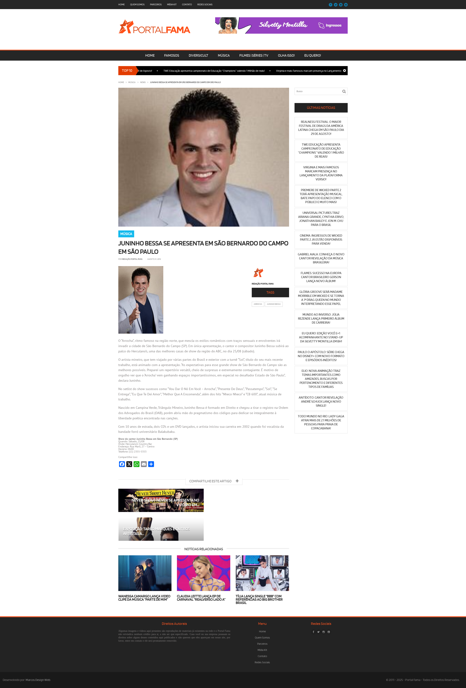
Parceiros (156, 4)
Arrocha (258, 304)
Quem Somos (137, 4)
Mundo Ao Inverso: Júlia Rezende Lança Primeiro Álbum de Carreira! (321, 318)
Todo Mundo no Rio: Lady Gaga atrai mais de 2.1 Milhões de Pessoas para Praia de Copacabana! (321, 422)
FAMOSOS (171, 56)
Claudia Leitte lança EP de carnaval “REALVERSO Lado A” (201, 598)
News (143, 82)
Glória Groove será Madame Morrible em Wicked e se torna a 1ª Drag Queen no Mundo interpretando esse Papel (321, 298)
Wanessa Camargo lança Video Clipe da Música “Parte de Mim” (144, 598)
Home (121, 4)
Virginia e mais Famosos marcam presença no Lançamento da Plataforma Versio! (300, 70)
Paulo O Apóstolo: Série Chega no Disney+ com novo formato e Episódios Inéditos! (321, 356)
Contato (187, 4)
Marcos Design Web (38, 680)
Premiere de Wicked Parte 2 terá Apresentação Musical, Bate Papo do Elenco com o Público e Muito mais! (321, 196)
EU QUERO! (312, 56)
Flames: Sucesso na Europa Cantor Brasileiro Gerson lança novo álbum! (321, 277)
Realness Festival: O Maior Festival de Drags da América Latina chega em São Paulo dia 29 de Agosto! (321, 128)
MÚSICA (224, 56)
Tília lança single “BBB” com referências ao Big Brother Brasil (259, 599)
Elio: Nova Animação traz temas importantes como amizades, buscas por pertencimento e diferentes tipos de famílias (321, 379)
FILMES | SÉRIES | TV (253, 56)
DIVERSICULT (198, 56)
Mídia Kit (172, 4)
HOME (150, 56)
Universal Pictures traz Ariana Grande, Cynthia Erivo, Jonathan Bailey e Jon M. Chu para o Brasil (321, 219)
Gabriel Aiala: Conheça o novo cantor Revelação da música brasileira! (321, 258)
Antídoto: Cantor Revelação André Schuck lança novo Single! (321, 401)
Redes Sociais (204, 4)
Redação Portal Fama (132, 259)
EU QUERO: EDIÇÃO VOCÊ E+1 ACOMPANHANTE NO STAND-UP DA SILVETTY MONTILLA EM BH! (321, 337)
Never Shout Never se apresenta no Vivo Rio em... (165, 502)
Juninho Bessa (274, 304)
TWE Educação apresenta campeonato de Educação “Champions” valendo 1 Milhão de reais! (193, 70)
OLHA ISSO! (286, 56)
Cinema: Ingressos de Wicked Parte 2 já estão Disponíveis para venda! (321, 239)
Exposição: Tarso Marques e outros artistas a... (156, 531)
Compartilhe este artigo (210, 481)
